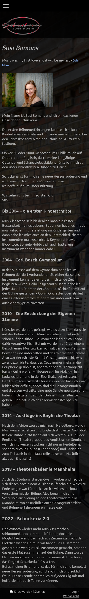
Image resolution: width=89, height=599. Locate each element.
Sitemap (40, 591)
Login (75, 591)
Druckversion (23, 591)
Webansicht (71, 596)
